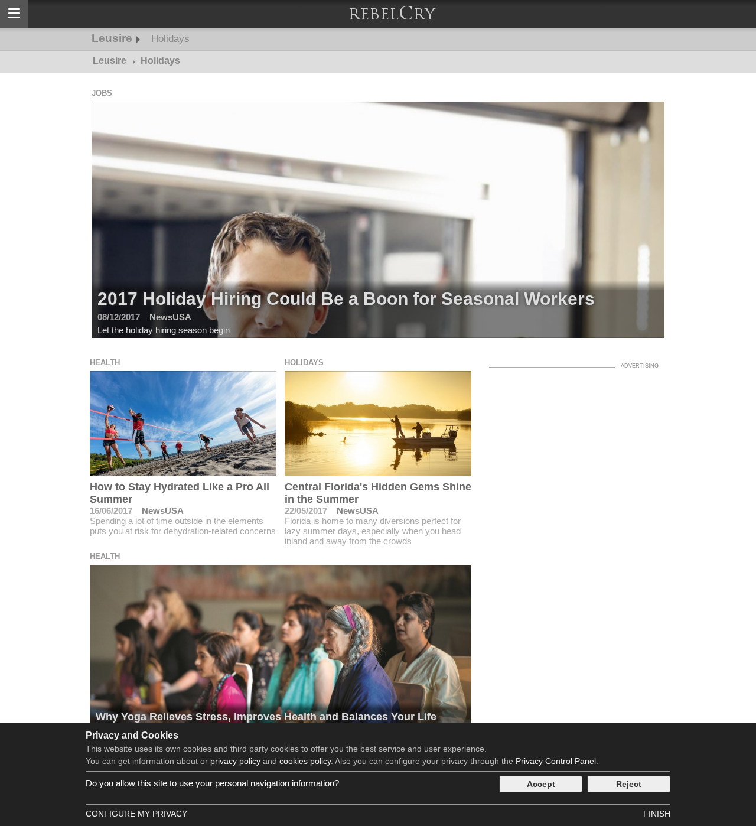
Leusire (112, 38)
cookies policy (305, 761)
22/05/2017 (306, 511)
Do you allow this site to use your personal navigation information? (212, 783)
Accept (541, 784)
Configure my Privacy (136, 813)
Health (105, 362)
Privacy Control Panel (556, 761)
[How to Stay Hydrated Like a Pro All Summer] (183, 423)
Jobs (102, 93)
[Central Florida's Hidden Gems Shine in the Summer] (378, 423)
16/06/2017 (111, 511)
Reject (628, 784)
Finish (656, 813)
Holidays (170, 38)
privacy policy (235, 761)
